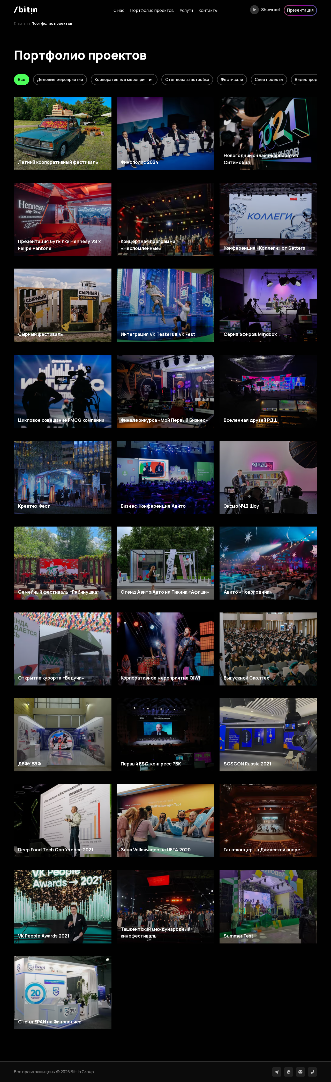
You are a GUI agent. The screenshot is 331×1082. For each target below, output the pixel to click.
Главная (21, 23)
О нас (119, 10)
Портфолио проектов (152, 10)
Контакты (208, 10)
